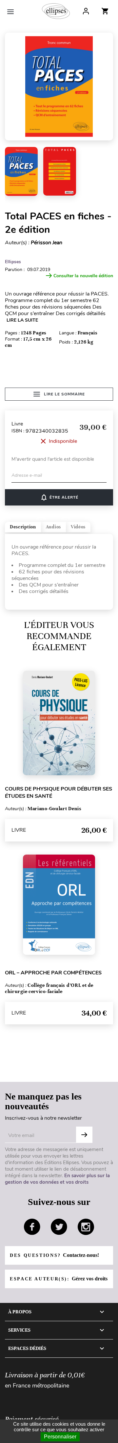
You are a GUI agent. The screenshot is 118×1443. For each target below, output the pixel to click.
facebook (32, 1227)
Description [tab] (23, 527)
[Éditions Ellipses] (56, 11)
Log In (86, 11)
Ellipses (13, 262)
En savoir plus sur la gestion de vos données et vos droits (57, 1178)
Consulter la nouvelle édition (83, 276)
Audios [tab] (53, 527)
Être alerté (59, 497)
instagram (86, 1227)
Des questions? (54, 1255)
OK (84, 1135)
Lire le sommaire (64, 394)
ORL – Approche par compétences (53, 972)
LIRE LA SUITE (22, 320)
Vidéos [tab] (78, 527)
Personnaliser (60, 1436)
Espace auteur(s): (59, 1278)
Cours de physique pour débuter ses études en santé (58, 792)
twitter (59, 1227)
